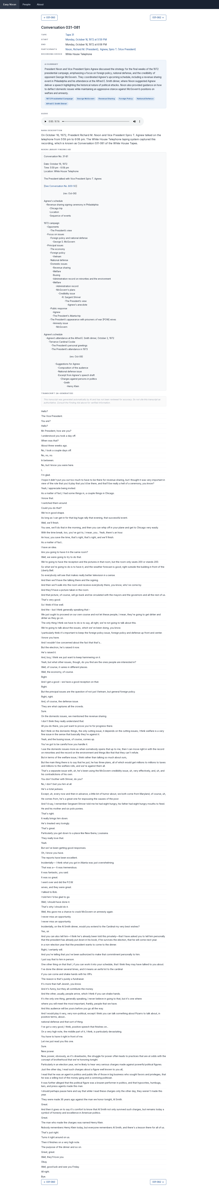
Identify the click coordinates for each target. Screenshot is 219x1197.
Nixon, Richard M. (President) (81, 49)
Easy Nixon (9, 4)
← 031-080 (49, 17)
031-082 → (158, 17)
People (26, 4)
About (40, 4)
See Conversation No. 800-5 (60, 186)
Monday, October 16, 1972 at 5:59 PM (86, 39)
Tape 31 (69, 34)
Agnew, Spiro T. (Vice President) (118, 49)
